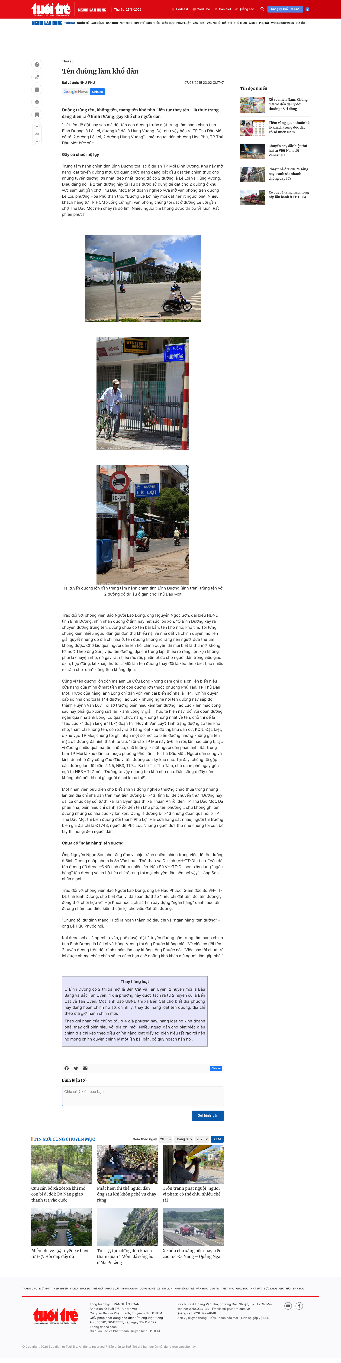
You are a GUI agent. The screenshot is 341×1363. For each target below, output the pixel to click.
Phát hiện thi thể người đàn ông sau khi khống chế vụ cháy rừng (126, 1194)
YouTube (203, 9)
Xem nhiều (61, 1288)
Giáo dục (168, 23)
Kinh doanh (130, 1288)
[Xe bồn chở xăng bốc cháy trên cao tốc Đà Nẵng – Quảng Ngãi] (193, 1227)
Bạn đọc (112, 23)
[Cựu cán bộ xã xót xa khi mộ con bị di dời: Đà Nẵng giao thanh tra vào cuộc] (61, 1164)
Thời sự (69, 23)
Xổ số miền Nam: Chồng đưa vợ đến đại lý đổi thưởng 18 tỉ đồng (288, 104)
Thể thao (240, 23)
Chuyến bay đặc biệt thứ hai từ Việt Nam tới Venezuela (288, 150)
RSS (266, 1318)
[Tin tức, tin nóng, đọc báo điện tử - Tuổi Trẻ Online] (54, 9)
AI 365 (253, 23)
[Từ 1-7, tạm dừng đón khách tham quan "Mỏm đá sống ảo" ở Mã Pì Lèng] (127, 1227)
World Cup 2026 (282, 23)
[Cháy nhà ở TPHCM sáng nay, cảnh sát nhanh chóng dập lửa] (252, 174)
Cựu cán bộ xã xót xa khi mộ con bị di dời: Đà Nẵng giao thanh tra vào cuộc (58, 1194)
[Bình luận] (36, 90)
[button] (37, 126)
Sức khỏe (153, 23)
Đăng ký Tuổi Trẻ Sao (285, 9)
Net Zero (126, 23)
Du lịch (167, 1288)
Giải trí (227, 23)
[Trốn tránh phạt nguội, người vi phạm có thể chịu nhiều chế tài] (193, 1164)
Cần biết (225, 9)
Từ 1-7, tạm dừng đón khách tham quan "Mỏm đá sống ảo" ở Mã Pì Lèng (126, 1256)
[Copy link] (36, 77)
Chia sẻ (97, 91)
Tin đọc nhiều (253, 88)
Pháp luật (183, 23)
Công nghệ (147, 1288)
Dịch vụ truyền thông (192, 1318)
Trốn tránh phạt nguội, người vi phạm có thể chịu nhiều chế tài (192, 1194)
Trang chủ (29, 1288)
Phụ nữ (264, 23)
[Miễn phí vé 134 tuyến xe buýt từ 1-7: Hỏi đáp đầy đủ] (61, 1227)
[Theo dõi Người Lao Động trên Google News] (76, 91)
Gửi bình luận (208, 1116)
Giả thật (285, 1288)
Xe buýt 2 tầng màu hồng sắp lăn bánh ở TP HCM (289, 194)
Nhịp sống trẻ (184, 1288)
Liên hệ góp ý (251, 1318)
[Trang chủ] (47, 23)
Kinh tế (139, 23)
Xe (158, 1288)
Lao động (97, 23)
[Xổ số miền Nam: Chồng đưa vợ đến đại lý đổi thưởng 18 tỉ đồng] (252, 105)
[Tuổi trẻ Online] (56, 1316)
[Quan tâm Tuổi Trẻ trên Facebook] (299, 1306)
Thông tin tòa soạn (103, 1327)
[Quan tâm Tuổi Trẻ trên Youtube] (288, 1306)
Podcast (182, 9)
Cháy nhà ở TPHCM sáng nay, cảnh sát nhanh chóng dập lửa (288, 173)
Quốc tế (83, 23)
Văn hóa (202, 1288)
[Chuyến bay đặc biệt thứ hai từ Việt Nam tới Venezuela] (252, 151)
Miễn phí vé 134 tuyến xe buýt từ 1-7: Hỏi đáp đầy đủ (60, 1253)
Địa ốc (300, 23)
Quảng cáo (246, 9)
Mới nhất (45, 1288)
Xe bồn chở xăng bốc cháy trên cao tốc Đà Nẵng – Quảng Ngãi (192, 1253)
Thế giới (97, 1288)
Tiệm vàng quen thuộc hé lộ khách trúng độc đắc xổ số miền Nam (289, 127)
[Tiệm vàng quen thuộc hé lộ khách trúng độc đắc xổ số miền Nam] (252, 128)
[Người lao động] (92, 9)
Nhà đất (256, 1288)
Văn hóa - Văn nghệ (206, 23)
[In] (36, 103)
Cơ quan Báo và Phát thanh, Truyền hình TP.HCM (125, 1331)
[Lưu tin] (36, 115)
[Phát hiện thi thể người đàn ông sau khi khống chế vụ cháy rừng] (127, 1164)
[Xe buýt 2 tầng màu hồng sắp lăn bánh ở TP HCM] (252, 198)
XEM (217, 1139)
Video (74, 1288)
